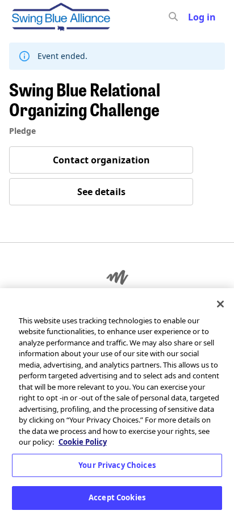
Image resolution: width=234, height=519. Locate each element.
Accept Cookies (117, 497)
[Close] (220, 304)
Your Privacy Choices (117, 465)
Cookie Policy (82, 442)
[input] (193, 17)
